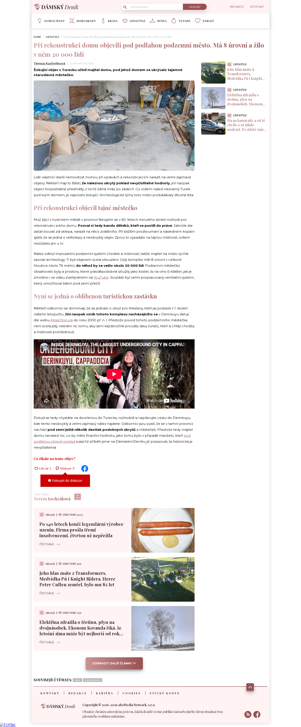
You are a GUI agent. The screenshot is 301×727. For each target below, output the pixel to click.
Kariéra (104, 693)
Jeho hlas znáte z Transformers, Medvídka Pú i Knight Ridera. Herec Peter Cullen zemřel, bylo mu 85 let (77, 578)
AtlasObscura (61, 320)
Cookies (132, 693)
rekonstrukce (92, 680)
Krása (113, 21)
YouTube (101, 277)
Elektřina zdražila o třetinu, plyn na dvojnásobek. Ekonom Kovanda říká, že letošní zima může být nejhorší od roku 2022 (80, 630)
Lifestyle (138, 21)
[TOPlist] (7, 724)
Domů (37, 36)
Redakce (78, 693)
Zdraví (208, 21)
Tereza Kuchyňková (49, 63)
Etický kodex (165, 693)
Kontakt (50, 693)
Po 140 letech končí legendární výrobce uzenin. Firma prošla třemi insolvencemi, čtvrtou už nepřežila (81, 529)
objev (77, 680)
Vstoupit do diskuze (66, 480)
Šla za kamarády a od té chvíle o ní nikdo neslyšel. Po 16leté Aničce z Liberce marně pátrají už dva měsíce (247, 129)
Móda (162, 21)
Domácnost (55, 21)
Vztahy (185, 21)
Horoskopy (86, 21)
